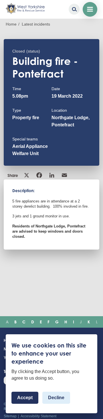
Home (11, 24)
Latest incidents (36, 24)
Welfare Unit (25, 153)
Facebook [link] (40, 175)
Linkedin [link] (52, 175)
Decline (56, 397)
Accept (25, 397)
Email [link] (65, 175)
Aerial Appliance (30, 146)
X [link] (27, 175)
